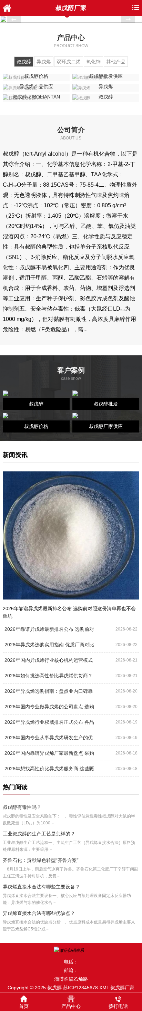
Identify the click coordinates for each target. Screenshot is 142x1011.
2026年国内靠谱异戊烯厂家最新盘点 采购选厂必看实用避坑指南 (49, 755)
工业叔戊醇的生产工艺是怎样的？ (39, 833)
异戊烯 (44, 61)
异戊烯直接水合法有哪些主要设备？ (41, 886)
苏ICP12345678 (80, 987)
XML (104, 987)
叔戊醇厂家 (122, 987)
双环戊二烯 (69, 61)
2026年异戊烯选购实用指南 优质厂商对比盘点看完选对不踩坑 (49, 647)
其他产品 (115, 61)
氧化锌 (93, 61)
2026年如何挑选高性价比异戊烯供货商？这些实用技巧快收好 (48, 677)
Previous (14, 19)
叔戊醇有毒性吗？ (22, 807)
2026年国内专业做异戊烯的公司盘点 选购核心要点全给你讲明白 (49, 708)
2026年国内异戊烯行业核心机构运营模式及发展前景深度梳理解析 (48, 662)
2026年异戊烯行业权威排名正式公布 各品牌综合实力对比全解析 (49, 724)
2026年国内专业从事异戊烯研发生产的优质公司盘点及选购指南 (48, 739)
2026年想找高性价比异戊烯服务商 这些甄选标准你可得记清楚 (49, 770)
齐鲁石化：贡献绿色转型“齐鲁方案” (41, 860)
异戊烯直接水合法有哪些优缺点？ (39, 913)
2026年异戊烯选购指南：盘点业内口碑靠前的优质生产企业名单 (48, 693)
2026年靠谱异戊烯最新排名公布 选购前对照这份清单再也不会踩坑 (49, 631)
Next (128, 19)
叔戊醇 (24, 61)
